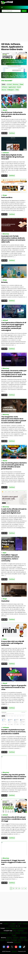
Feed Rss (25, 923)
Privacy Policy (17, 942)
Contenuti (12, 926)
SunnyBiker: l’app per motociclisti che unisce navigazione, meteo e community (10, 558)
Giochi (19, 87)
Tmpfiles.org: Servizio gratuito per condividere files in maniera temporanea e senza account (13, 777)
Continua (12, 133)
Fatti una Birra (6, 197)
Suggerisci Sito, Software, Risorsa (19, 928)
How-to (20, 940)
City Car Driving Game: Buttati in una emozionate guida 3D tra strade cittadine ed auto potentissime (14, 466)
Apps (4, 553)
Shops (21, 84)
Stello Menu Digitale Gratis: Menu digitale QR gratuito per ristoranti (12, 157)
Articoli (9, 84)
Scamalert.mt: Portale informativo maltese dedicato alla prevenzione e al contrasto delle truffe (13, 239)
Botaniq (4, 282)
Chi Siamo (5, 923)
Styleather (5, 601)
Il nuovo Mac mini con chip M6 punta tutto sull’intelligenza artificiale (12, 643)
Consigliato (13, 923)
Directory (15, 84)
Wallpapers (10, 90)
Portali (19, 923)
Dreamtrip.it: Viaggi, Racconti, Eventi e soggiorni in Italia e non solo (13, 862)
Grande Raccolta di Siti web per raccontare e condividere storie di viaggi (13, 819)
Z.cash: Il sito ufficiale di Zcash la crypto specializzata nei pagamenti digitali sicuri (13, 511)
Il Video (14, 935)
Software (4, 87)
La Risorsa (17, 933)
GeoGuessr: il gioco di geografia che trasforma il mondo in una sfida (13, 687)
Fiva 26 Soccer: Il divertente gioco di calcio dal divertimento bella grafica (13, 114)
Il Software (20, 930)
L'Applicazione (4, 933)
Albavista (14, 951)
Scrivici (7, 928)
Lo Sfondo (24, 933)
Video (17, 90)
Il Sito (14, 930)
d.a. (18, 926)
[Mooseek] (7, 4)
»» (25, 888)
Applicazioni (12, 87)
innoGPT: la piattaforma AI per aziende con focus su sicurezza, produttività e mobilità (13, 732)
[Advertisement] (14, 28)
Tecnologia (14, 940)
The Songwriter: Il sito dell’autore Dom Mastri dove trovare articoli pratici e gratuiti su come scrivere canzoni (13, 420)
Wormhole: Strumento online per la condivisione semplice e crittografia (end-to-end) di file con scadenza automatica (14, 374)
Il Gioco (11, 933)
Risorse (4, 90)
